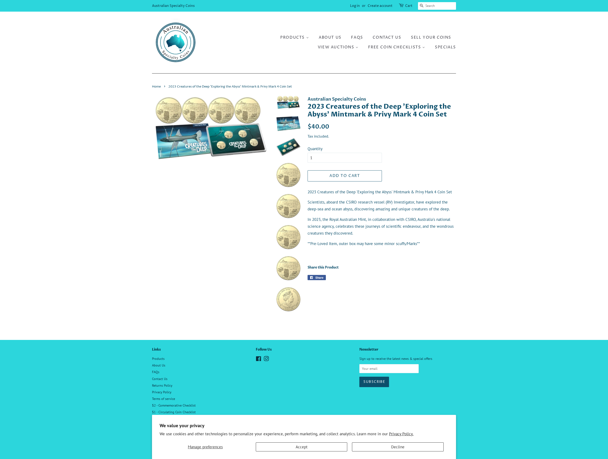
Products (293, 37)
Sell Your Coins (431, 37)
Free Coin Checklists (395, 47)
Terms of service (163, 398)
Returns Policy (162, 385)
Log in (355, 6)
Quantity (315, 148)
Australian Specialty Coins (173, 6)
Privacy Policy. (401, 433)
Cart (409, 6)
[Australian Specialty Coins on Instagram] (266, 359)
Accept (302, 447)
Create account (380, 6)
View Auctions (337, 47)
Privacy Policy (161, 392)
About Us (330, 37)
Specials (445, 47)
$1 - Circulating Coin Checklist (174, 412)
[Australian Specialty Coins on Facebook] (258, 359)
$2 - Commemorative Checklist (174, 405)
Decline (397, 447)
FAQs (357, 37)
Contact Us (387, 37)
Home (156, 87)
